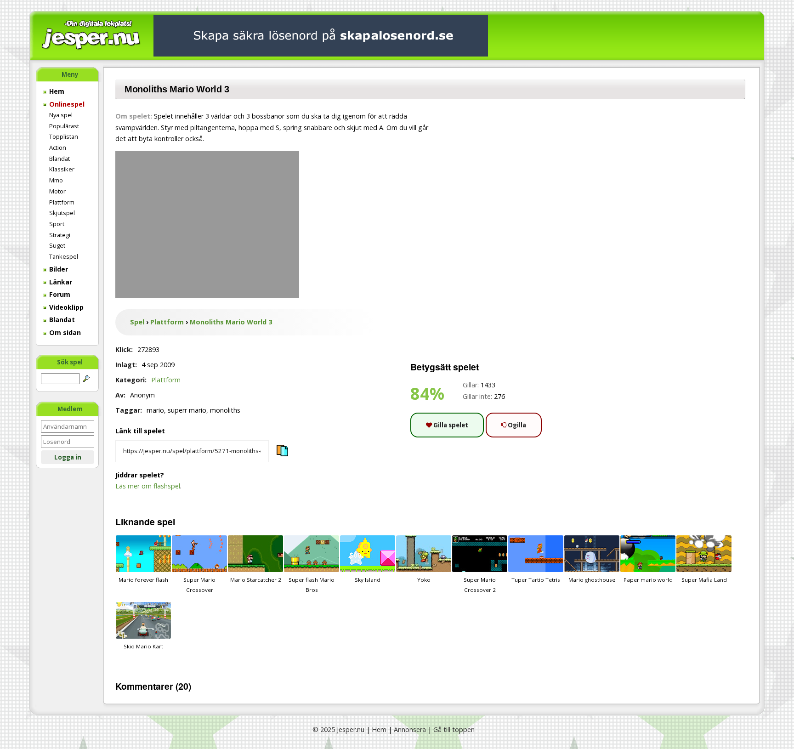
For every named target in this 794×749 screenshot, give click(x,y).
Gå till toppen (454, 729)
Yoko (424, 579)
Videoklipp (65, 307)
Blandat (59, 158)
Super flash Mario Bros (312, 584)
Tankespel (63, 256)
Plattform (61, 202)
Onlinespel (66, 104)
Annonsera (410, 729)
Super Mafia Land (704, 579)
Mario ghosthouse (591, 579)
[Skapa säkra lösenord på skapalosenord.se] (320, 35)
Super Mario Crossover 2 (480, 584)
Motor (57, 191)
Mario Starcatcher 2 (255, 579)
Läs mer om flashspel (147, 486)
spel (166, 521)
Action (57, 147)
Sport (56, 224)
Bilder (57, 269)
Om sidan (64, 332)
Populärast (64, 126)
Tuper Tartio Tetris (535, 579)
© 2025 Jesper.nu (338, 729)
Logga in (67, 457)
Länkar (59, 282)
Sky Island (367, 579)
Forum (58, 294)
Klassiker (61, 169)
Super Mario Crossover (199, 584)
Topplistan (63, 136)
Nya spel (61, 115)
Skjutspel (62, 213)
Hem (55, 91)
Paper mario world (648, 579)
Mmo (56, 180)
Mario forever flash (143, 579)
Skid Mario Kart (143, 646)
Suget (57, 245)
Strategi (59, 235)
